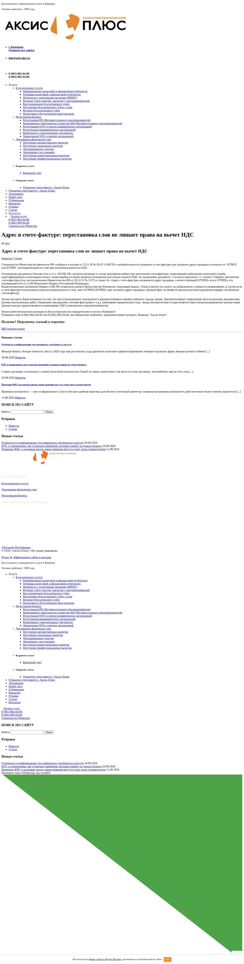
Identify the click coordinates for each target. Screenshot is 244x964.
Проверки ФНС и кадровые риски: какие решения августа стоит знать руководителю (46, 384)
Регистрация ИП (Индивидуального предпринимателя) (57, 120)
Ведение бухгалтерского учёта (41, 110)
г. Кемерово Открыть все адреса (21, 48)
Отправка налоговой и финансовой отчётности (52, 94)
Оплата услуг (19, 216)
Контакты (15, 702)
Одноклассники (15, 328)
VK (3, 547)
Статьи (13, 209)
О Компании (16, 200)
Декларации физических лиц (33, 139)
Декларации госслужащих (39, 152)
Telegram (25, 547)
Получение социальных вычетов (43, 145)
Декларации (16, 193)
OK (167, 959)
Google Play (13, 547)
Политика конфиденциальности (18, 554)
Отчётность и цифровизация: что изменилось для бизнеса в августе (36, 344)
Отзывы (13, 206)
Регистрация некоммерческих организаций (49, 129)
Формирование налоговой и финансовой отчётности (55, 91)
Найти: (5, 411)
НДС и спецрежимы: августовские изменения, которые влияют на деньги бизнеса (43, 364)
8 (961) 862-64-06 (19, 219)
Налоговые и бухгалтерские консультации (48, 113)
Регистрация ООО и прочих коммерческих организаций (57, 126)
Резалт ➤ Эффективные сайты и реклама (26, 557)
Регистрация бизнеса (28, 116)
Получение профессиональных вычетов (47, 158)
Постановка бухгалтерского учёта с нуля (47, 107)
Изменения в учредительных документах (48, 133)
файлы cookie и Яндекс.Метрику (105, 959)
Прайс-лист (16, 197)
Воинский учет (32, 172)
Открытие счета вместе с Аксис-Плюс (46, 187)
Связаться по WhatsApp (23, 225)
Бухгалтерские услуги (29, 88)
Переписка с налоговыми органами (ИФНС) (50, 97)
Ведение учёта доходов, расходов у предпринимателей (56, 100)
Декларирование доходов (38, 149)
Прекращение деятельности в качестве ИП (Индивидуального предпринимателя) (72, 123)
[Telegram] (10, 65)
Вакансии (15, 203)
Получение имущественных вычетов (45, 142)
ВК (3, 328)
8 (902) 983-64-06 (19, 222)
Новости (6, 258)
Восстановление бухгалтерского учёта (46, 104)
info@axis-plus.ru (19, 58)
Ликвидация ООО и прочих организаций (48, 136)
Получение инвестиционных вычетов (46, 155)
